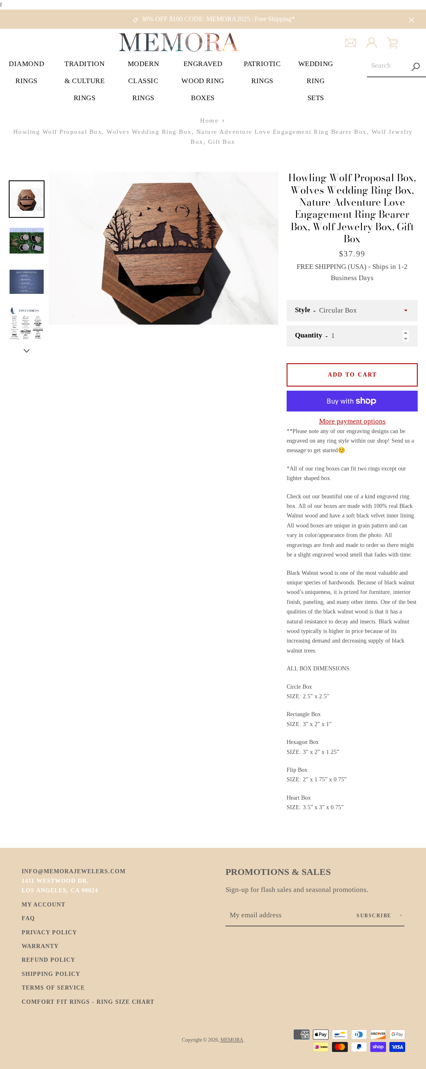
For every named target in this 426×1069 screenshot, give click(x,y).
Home (209, 120)
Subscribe (375, 916)
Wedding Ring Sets (315, 81)
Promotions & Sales (278, 872)
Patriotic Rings (262, 72)
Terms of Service (53, 987)
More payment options (352, 421)
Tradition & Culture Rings (84, 81)
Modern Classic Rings (143, 81)
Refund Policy (48, 959)
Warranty (40, 946)
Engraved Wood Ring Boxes (202, 81)
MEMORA (231, 1039)
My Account (43, 904)
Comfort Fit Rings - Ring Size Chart (88, 1001)
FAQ (28, 918)
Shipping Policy (51, 973)
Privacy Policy (49, 932)
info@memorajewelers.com (74, 871)
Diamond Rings (26, 72)
